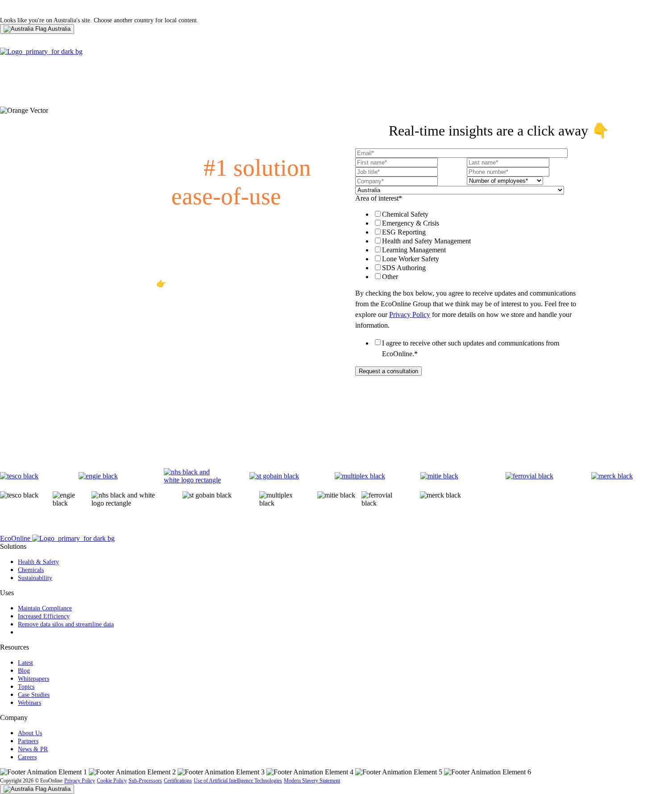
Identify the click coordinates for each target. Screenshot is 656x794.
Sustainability (35, 578)
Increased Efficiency (44, 616)
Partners (28, 741)
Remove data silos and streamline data (66, 624)
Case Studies (34, 694)
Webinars (29, 702)
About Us (30, 733)
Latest (25, 662)
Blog (24, 670)
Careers (27, 757)
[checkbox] (465, 245)
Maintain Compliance (45, 608)
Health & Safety (38, 562)
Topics (26, 686)
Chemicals (31, 570)
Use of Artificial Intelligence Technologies (238, 781)
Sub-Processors (145, 781)
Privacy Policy (409, 314)
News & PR (33, 749)
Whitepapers (33, 678)
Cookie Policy (112, 781)
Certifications (178, 781)
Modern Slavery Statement (312, 781)
